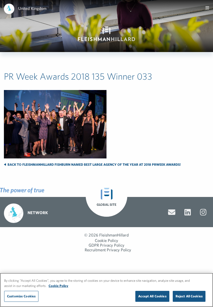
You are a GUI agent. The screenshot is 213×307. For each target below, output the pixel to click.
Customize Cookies (21, 296)
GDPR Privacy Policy (106, 245)
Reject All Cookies (189, 296)
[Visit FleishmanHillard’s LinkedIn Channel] (188, 212)
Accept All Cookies (152, 296)
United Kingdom (32, 8)
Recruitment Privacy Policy (108, 250)
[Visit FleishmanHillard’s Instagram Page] (203, 212)
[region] (106, 290)
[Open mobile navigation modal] (207, 7)
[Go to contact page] (171, 212)
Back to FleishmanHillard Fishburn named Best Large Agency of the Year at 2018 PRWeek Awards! (94, 165)
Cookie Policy (106, 240)
